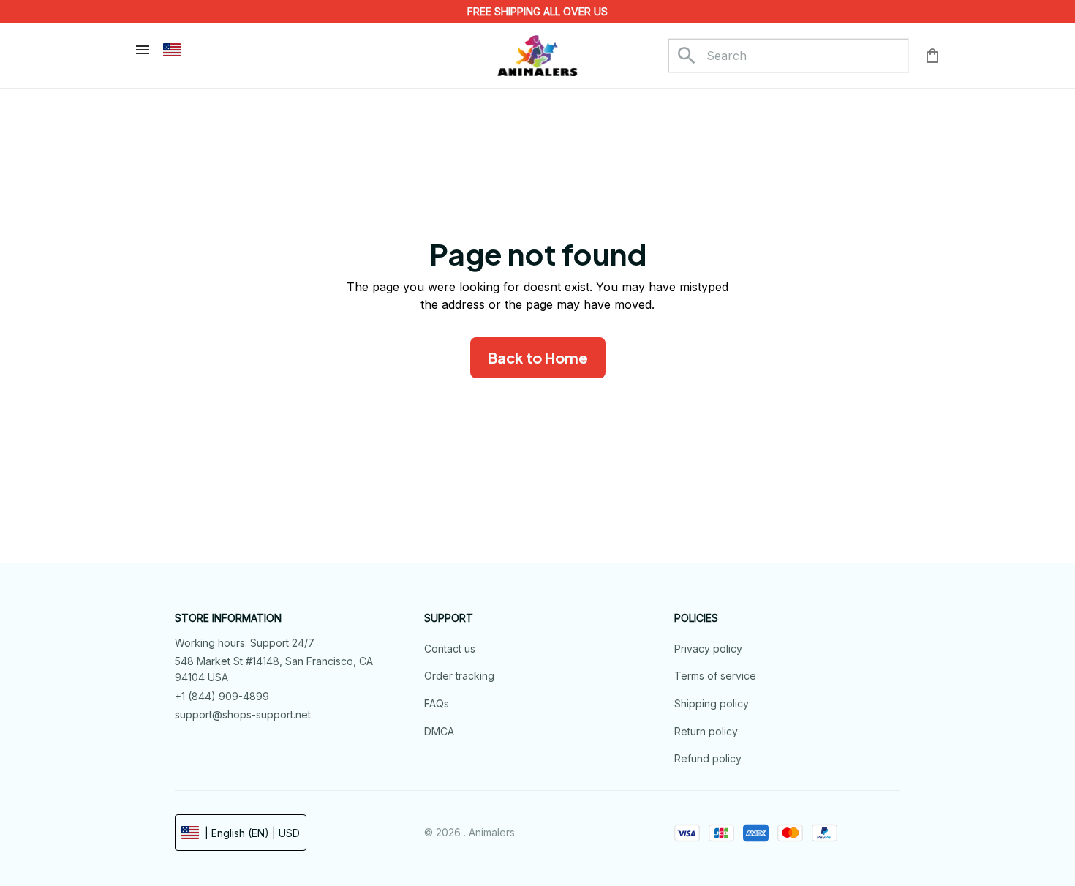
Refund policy (708, 758)
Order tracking (459, 675)
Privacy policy (708, 648)
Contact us (449, 648)
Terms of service (715, 675)
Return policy (706, 731)
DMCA (439, 731)
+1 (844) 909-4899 (222, 696)
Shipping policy (711, 703)
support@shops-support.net (243, 714)
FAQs (436, 703)
